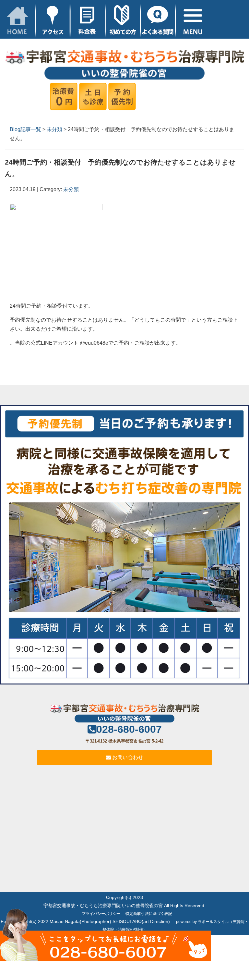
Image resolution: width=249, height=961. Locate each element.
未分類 (54, 129)
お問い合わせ (127, 757)
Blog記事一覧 (25, 129)
